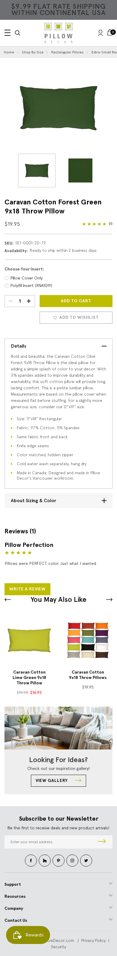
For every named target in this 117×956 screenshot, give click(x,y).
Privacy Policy (93, 940)
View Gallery (52, 780)
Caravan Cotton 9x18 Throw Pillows (87, 675)
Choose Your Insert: (24, 269)
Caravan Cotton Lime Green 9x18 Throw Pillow (29, 678)
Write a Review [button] (27, 589)
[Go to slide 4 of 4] (7, 599)
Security (58, 946)
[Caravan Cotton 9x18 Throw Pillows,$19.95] (88, 640)
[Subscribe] (101, 842)
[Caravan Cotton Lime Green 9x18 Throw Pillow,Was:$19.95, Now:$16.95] (29, 640)
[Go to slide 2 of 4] (109, 599)
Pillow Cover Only (26, 278)
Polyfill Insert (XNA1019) (31, 285)
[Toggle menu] (7, 33)
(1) (110, 224)
